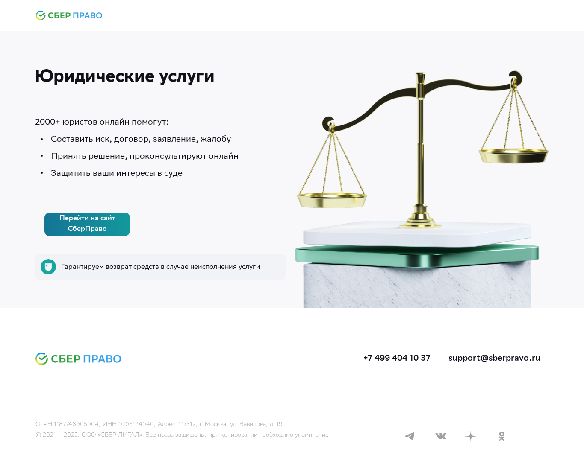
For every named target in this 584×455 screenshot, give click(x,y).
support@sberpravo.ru (494, 359)
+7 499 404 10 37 (397, 359)
